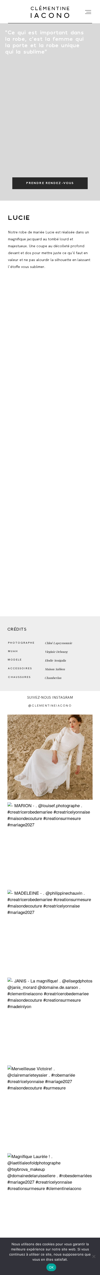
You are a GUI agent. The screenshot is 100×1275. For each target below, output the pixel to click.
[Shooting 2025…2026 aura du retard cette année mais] (50, 757)
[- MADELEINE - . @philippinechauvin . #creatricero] (50, 932)
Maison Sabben (55, 669)
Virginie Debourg (56, 652)
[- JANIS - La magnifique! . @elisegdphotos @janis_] (50, 1020)
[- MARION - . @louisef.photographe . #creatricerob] (50, 845)
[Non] (93, 1256)
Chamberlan (53, 678)
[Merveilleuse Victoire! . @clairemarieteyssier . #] (50, 1108)
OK (51, 1267)
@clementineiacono (50, 705)
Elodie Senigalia (55, 660)
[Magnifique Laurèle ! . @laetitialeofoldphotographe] (50, 1195)
